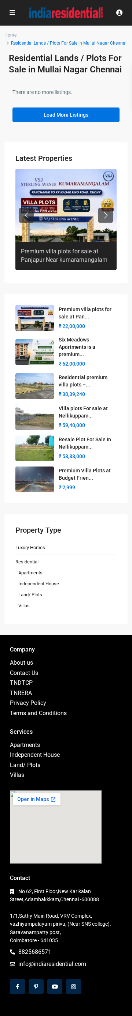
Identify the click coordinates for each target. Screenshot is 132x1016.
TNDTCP (21, 682)
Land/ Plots (30, 594)
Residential (26, 561)
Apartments (30, 572)
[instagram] (73, 986)
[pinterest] (36, 986)
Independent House (38, 583)
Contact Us (24, 672)
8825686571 (34, 951)
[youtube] (54, 986)
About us (21, 662)
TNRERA (21, 693)
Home (10, 35)
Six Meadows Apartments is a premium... (77, 347)
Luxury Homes (30, 547)
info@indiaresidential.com (52, 963)
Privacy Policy (28, 702)
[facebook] (17, 986)
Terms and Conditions (38, 713)
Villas (24, 605)
